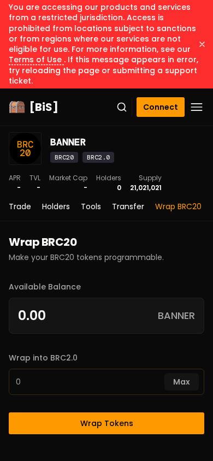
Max (181, 381)
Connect (160, 107)
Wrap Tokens (106, 423)
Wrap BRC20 (178, 206)
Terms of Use (36, 59)
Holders (56, 206)
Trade (20, 206)
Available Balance (45, 286)
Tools (91, 206)
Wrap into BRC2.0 (43, 357)
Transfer (128, 206)
